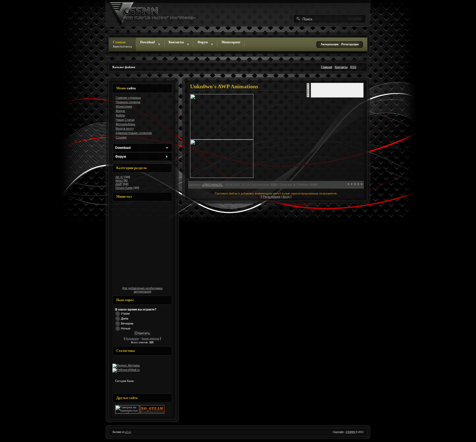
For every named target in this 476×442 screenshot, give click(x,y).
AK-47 (119, 177)
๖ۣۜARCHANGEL (212, 184)
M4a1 (119, 180)
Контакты (176, 42)
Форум (203, 42)
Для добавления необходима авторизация (142, 289)
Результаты (132, 338)
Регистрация (271, 196)
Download (147, 42)
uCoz (128, 432)
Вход (286, 196)
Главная (122, 44)
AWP (118, 184)
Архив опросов (150, 338)
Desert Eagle (124, 187)
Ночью (125, 328)
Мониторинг (230, 42)
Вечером (127, 323)
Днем (124, 318)
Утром (125, 313)
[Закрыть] (308, 96)
